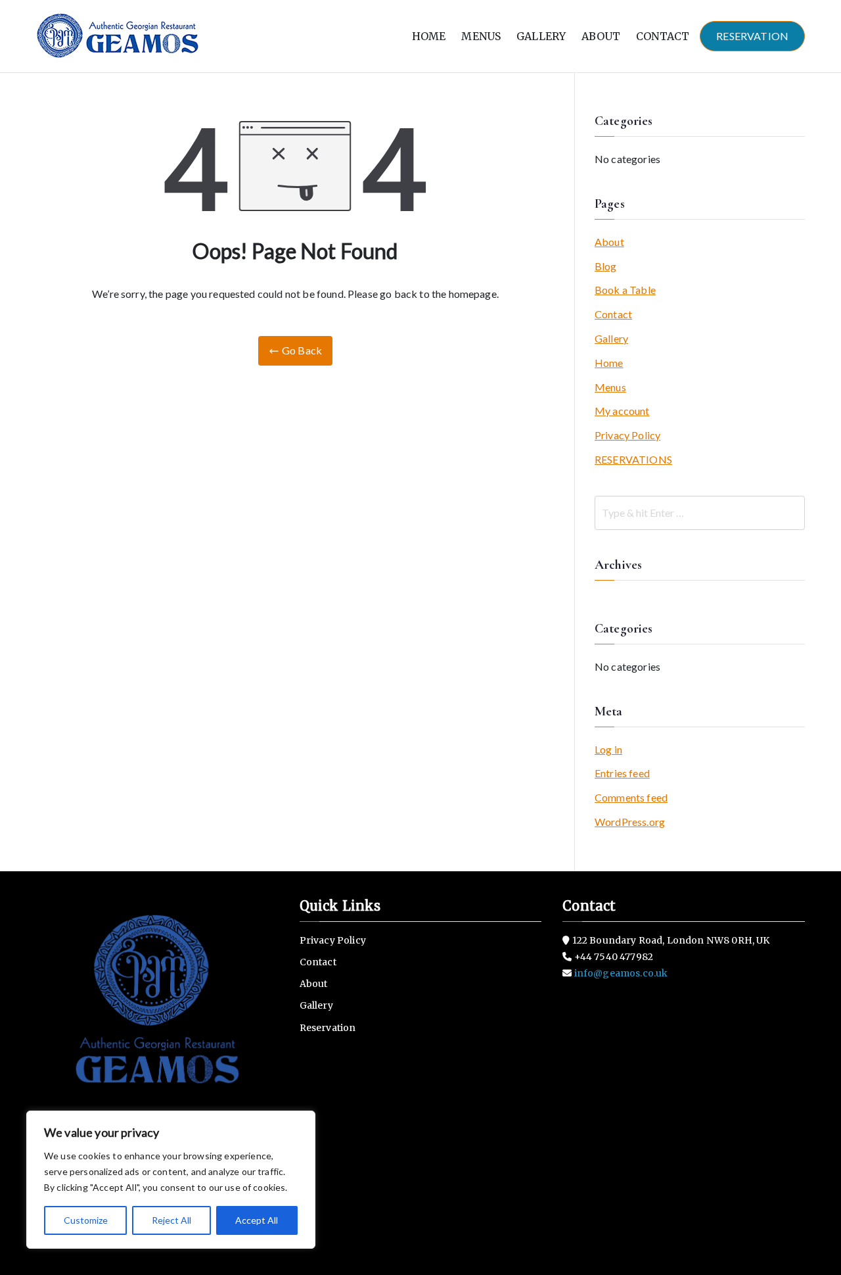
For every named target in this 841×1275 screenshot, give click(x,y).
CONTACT (662, 36)
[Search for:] (699, 512)
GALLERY (541, 36)
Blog (606, 266)
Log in (608, 749)
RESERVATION (752, 36)
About (609, 241)
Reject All (171, 1220)
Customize (86, 1220)
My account (622, 410)
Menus (610, 387)
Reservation (328, 1028)
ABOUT (600, 36)
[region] (170, 1180)
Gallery (611, 338)
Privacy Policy (627, 435)
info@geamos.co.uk (620, 973)
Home (609, 362)
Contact (613, 314)
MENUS (481, 36)
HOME (429, 36)
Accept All (256, 1220)
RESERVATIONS (633, 459)
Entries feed (622, 773)
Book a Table (625, 289)
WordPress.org (630, 821)
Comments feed (631, 797)
